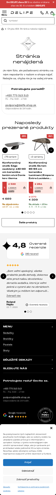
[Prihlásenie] (46, 12)
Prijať (28, 462)
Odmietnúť (28, 470)
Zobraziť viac (14, 295)
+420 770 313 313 (16, 95)
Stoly (6, 350)
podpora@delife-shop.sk (20, 105)
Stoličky (8, 338)
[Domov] (22, 13)
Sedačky (8, 332)
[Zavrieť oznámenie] (53, 2)
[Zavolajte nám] (42, 12)
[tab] (22, 212)
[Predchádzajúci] (5, 150)
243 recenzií (31, 253)
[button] (51, 428)
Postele (7, 344)
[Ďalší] (51, 150)
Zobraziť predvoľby (27, 479)
